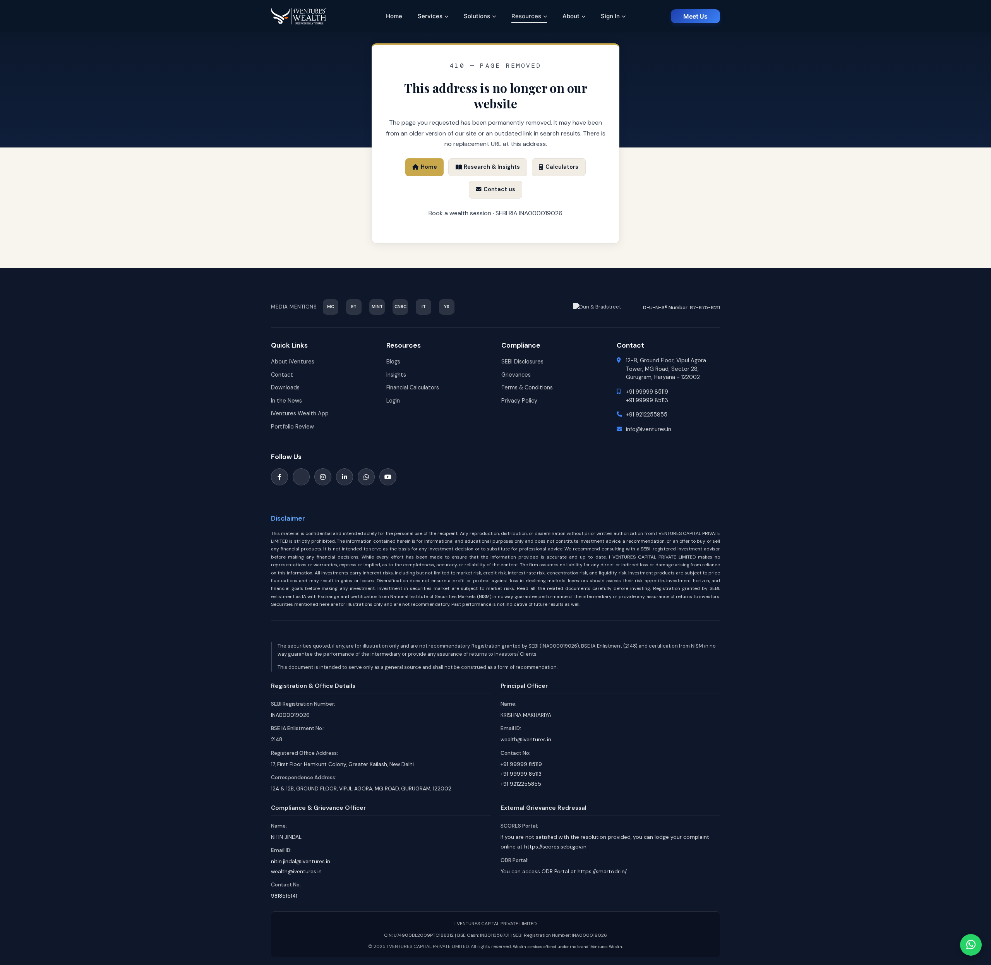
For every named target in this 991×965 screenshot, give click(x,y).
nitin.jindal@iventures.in (300, 861)
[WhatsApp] (366, 476)
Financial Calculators (412, 387)
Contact (282, 374)
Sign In (610, 16)
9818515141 (284, 896)
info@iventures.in (648, 429)
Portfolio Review (292, 426)
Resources (526, 16)
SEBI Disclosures (522, 361)
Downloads (285, 387)
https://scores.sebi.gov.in (555, 846)
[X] (301, 476)
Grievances (516, 374)
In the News (286, 400)
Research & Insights (492, 166)
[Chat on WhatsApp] (971, 945)
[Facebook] (279, 476)
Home (394, 16)
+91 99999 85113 (647, 400)
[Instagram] (322, 476)
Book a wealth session (460, 213)
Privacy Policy (519, 400)
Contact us (499, 189)
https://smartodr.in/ (602, 871)
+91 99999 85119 (647, 391)
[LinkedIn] (344, 476)
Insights (396, 374)
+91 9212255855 (646, 414)
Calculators (561, 166)
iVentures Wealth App (300, 413)
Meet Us (695, 16)
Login (393, 400)
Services (430, 16)
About (571, 16)
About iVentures (292, 361)
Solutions (477, 16)
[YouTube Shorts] (387, 476)
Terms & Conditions (527, 387)
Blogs (393, 361)
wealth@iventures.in (526, 739)
